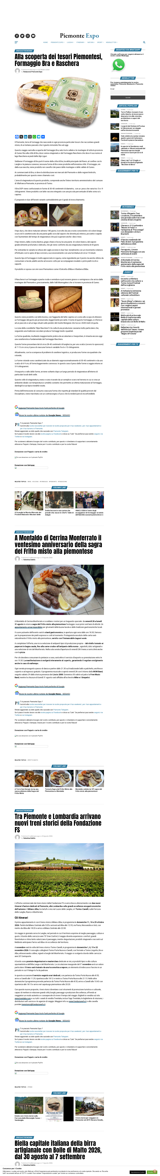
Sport (99, 42)
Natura (91, 42)
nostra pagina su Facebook (51, 434)
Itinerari (80, 42)
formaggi (44, 481)
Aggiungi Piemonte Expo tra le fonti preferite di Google (41, 408)
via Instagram (27, 437)
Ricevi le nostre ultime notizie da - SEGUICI (44, 415)
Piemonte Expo (57, 42)
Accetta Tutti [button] (152, 1172)
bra (29, 481)
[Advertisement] (80, 15)
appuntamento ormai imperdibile (28, 627)
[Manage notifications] (155, 1171)
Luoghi (70, 42)
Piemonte (53, 481)
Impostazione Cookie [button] (137, 1172)
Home (45, 42)
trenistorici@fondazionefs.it (33, 1004)
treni (30, 1087)
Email (112, 89)
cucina (36, 481)
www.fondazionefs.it (77, 1001)
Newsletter (111, 42)
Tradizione (63, 481)
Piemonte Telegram (60, 431)
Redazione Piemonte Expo (32, 72)
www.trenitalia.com (23, 998)
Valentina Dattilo (29, 560)
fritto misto (33, 760)
